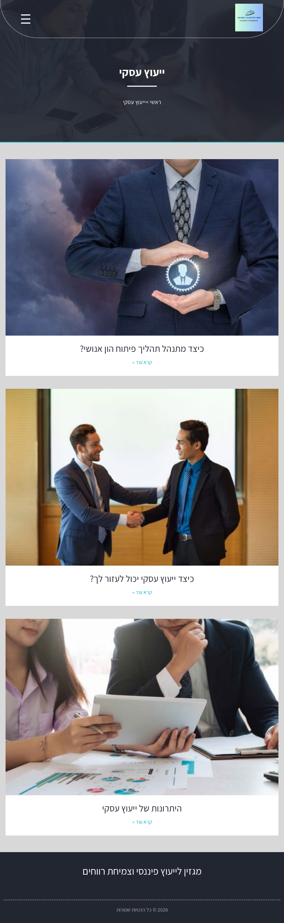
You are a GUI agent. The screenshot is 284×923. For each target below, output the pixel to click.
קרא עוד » (142, 362)
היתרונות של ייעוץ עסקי (142, 808)
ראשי (155, 102)
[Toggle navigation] (25, 19)
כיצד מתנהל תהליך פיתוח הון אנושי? (142, 348)
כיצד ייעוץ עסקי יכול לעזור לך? (142, 578)
